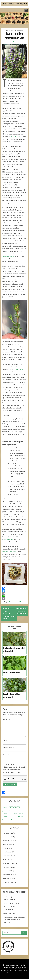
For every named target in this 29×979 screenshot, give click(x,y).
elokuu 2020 (8, 871)
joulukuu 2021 (8, 844)
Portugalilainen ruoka (13, 816)
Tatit (11, 819)
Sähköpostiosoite (9, 748)
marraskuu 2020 (9, 863)
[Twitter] (14, 591)
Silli (24, 816)
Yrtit (14, 41)
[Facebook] (14, 588)
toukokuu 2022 (9, 837)
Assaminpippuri (9, 913)
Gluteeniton (14, 807)
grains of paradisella (9, 551)
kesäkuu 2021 (8, 852)
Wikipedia (19, 369)
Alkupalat (4, 807)
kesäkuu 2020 (8, 878)
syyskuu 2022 (8, 833)
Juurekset (5, 811)
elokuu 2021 (8, 848)
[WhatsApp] (14, 596)
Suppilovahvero (5, 819)
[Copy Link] (14, 598)
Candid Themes (17, 973)
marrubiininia (15, 136)
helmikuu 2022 (9, 840)
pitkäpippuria (8, 539)
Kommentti (7, 719)
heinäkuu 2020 (9, 874)
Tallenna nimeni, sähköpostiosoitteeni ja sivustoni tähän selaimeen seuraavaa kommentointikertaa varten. (14, 768)
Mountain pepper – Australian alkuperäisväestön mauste (9, 614)
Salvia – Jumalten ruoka (11, 903)
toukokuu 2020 (9, 882)
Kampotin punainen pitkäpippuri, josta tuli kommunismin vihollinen (15, 919)
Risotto (21, 817)
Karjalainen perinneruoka (17, 811)
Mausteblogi (19, 30)
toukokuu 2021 (8, 856)
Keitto (4, 814)
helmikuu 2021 (9, 859)
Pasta (22, 602)
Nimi (5, 740)
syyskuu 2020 (8, 867)
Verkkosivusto (7, 755)
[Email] (14, 593)
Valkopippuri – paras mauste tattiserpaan (21, 611)
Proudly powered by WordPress (11, 970)
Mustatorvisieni (14, 602)
